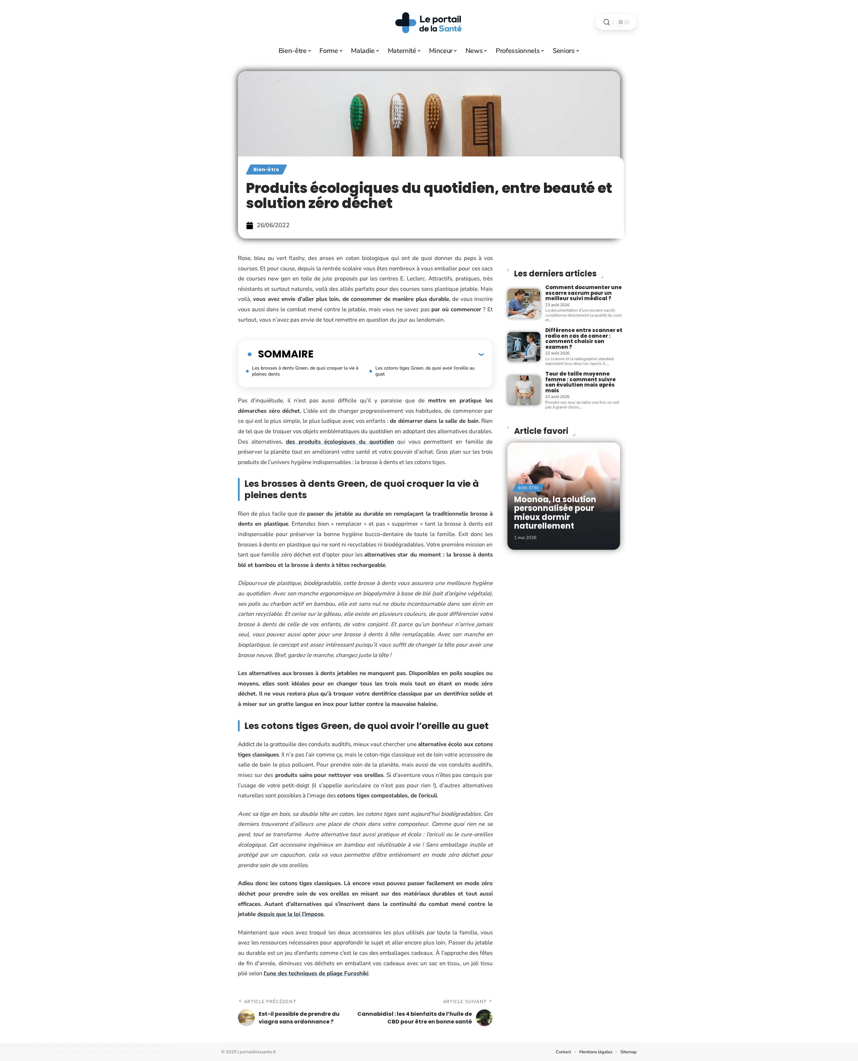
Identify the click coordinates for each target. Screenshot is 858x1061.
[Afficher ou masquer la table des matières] (398, 354)
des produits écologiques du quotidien (340, 442)
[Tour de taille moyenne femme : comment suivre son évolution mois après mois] (523, 390)
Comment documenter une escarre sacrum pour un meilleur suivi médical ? (583, 293)
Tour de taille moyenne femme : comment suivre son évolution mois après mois (580, 382)
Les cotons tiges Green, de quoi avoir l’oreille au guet (425, 371)
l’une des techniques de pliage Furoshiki (316, 973)
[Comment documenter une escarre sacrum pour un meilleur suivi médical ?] (523, 303)
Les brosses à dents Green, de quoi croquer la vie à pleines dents (305, 371)
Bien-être (266, 169)
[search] (607, 22)
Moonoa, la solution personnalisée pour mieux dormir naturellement (555, 512)
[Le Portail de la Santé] (429, 22)
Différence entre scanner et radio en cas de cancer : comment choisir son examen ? (583, 338)
